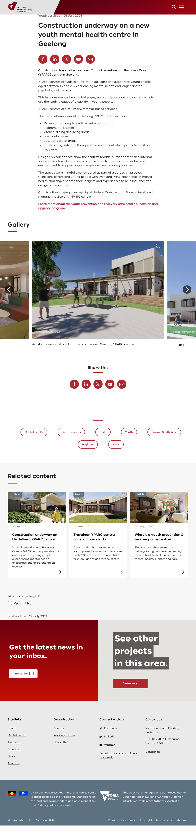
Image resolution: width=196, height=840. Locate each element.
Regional (88, 444)
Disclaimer (128, 820)
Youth (129, 432)
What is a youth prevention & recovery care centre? (159, 536)
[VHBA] (20, 6)
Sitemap (181, 820)
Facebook (110, 728)
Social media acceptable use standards (119, 755)
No (29, 603)
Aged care (14, 742)
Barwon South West (164, 432)
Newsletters (61, 742)
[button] (173, 7)
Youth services (71, 432)
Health (12, 728)
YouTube (109, 745)
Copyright (145, 820)
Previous (9, 289)
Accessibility (164, 820)
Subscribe (21, 673)
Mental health (34, 432)
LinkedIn (109, 736)
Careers (59, 728)
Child (103, 432)
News (115, 444)
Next (187, 289)
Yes (16, 603)
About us (14, 763)
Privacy (113, 820)
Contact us (152, 752)
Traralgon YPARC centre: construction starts (94, 536)
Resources (14, 749)
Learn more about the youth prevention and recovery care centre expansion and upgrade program (98, 206)
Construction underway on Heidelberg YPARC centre (34, 536)
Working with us (64, 735)
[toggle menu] (181, 7)
